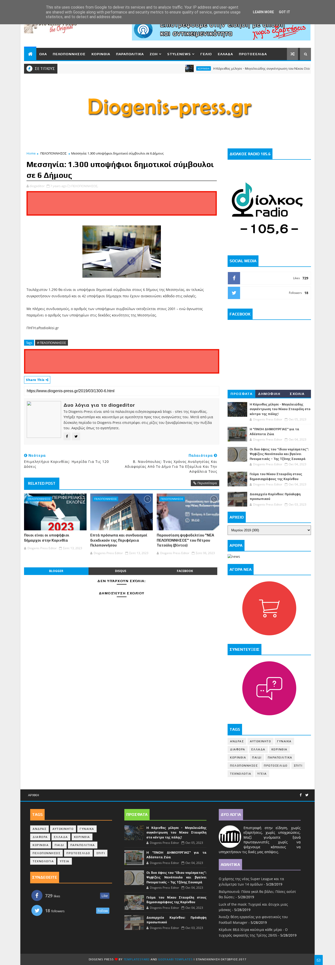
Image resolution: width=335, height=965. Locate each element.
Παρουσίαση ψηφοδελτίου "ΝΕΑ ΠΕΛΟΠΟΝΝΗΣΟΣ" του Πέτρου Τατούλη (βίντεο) (185, 540)
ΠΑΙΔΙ (257, 757)
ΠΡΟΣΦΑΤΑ (241, 394)
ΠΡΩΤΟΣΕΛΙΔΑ (253, 54)
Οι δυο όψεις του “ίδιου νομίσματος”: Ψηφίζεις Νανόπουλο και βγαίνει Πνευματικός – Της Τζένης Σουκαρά (279, 454)
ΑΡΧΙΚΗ (33, 795)
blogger (56, 571)
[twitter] (307, 795)
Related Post (41, 483)
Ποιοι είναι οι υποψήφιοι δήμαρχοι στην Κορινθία (46, 537)
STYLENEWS (179, 54)
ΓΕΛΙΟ (206, 54)
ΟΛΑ (43, 54)
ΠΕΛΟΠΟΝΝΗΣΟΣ (69, 54)
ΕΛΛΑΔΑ (225, 54)
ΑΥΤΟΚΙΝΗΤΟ (260, 741)
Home (31, 153)
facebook (185, 571)
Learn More (263, 12)
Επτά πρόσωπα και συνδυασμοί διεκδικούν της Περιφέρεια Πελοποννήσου (118, 540)
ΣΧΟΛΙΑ (297, 394)
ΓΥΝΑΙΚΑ (284, 741)
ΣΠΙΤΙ (298, 765)
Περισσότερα (207, 483)
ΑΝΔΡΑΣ (237, 741)
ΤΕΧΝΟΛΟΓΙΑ (240, 773)
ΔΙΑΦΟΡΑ (237, 749)
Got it (284, 12)
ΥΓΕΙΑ (262, 773)
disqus (120, 571)
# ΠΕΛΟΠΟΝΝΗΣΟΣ (51, 342)
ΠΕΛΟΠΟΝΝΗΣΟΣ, (84, 186)
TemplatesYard (137, 959)
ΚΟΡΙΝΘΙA (238, 757)
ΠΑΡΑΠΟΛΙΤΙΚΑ (130, 54)
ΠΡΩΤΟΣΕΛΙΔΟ (276, 765)
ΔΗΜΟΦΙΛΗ (269, 394)
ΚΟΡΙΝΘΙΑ (100, 54)
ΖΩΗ (154, 54)
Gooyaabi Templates (175, 959)
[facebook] (300, 795)
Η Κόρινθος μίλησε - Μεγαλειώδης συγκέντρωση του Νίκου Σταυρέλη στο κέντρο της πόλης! (280, 409)
